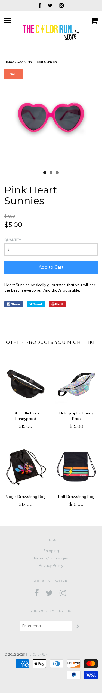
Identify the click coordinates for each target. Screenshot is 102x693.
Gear (20, 62)
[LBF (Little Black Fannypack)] (25, 383)
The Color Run (37, 654)
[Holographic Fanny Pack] (76, 383)
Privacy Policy (51, 565)
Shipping (51, 550)
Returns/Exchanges (51, 558)
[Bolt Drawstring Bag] (76, 467)
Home (9, 62)
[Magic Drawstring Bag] (25, 467)
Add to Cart (51, 267)
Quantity (12, 240)
